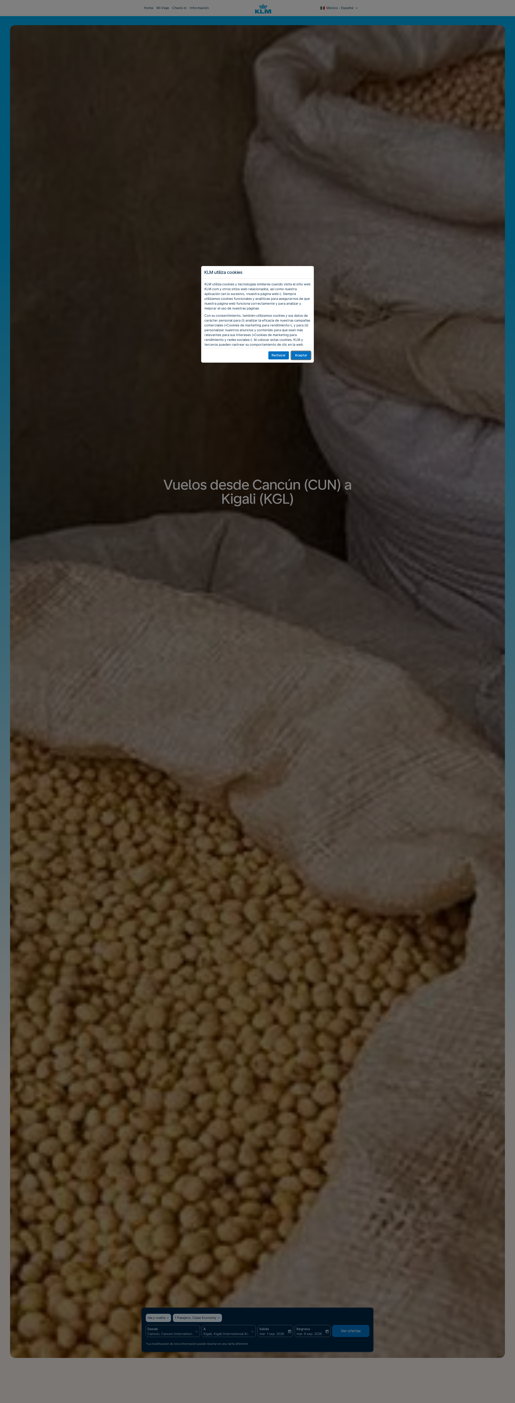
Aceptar (301, 355)
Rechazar (279, 355)
